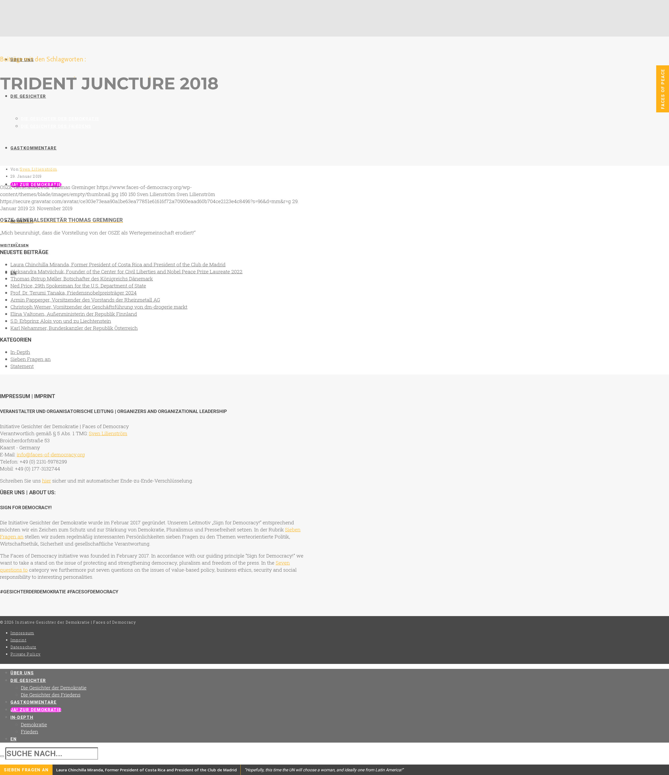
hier (46, 480)
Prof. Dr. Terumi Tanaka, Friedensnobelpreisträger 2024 (73, 292)
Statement (22, 366)
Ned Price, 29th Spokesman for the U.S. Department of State (78, 285)
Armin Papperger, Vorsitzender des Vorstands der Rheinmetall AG (85, 299)
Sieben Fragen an (30, 359)
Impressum (22, 632)
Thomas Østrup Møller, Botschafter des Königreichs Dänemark (81, 278)
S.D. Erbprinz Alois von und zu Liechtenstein (60, 321)
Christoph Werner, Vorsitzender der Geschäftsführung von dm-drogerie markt (98, 306)
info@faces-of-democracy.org (51, 454)
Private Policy (25, 654)
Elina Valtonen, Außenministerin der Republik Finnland (73, 314)
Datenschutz (23, 647)
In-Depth (20, 352)
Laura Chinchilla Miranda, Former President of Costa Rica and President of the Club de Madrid (118, 264)
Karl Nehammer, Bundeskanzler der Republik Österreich (74, 328)
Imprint (18, 640)
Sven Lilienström (38, 169)
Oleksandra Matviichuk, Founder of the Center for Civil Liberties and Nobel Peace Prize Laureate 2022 (126, 271)
